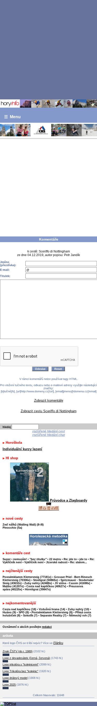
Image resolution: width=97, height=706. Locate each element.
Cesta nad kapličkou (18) (19, 609)
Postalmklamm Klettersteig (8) (52, 612)
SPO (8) (24, 612)
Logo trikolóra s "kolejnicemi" (21, 664)
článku (58, 643)
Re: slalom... (78, 562)
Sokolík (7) (30, 615)
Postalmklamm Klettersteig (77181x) (27, 576)
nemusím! (20, 559)
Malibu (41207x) (13, 586)
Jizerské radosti (57, 562)
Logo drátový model (15, 677)
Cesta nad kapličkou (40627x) (46, 586)
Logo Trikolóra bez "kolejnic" (20, 671)
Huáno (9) (9, 612)
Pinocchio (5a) (12, 527)
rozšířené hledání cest (48, 431)
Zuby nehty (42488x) (38, 583)
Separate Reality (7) (53, 615)
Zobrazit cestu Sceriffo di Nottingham (49, 411)
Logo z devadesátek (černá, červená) (26, 658)
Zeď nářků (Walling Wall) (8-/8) (23, 524)
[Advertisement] (48, 49)
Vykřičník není (33, 562)
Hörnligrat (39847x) (38, 589)
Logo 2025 (9, 684)
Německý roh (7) (80, 615)
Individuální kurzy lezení (22, 449)
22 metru (55, 559)
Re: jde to (71, 559)
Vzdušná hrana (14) (52, 609)
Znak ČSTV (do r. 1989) (18, 651)
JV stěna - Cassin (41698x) (72, 583)
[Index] (48, 103)
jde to (83, 559)
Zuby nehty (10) (78, 609)
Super (7, 559)
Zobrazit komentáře (48, 400)
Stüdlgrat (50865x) (45, 580)
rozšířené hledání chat (48, 435)
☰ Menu (12, 117)
